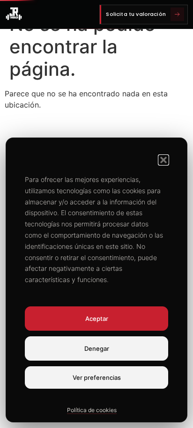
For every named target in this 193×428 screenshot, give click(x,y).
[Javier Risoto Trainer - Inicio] (13, 14)
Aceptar (96, 318)
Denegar (96, 348)
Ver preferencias (97, 377)
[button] (163, 160)
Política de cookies (92, 409)
